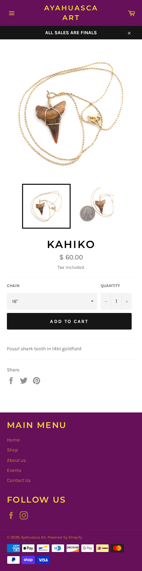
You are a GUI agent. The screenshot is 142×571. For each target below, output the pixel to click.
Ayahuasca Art (71, 13)
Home (13, 440)
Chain (13, 285)
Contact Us (19, 480)
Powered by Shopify (65, 537)
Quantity (110, 285)
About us (16, 460)
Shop (12, 450)
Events (14, 470)
